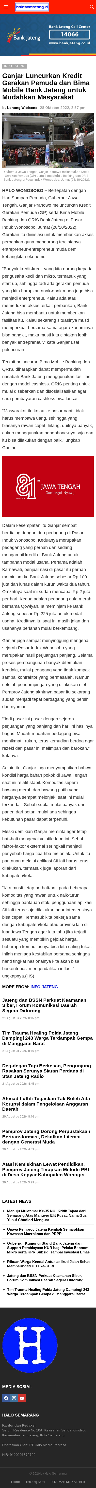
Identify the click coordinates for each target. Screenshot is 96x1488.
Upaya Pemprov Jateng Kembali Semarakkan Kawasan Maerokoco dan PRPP (45, 1231)
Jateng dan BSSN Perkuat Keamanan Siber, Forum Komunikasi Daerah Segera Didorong (44, 1005)
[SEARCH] (92, 7)
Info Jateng (44, 987)
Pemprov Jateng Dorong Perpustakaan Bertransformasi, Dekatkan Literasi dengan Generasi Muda (46, 1136)
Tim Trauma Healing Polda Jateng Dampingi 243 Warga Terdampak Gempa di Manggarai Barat (47, 1038)
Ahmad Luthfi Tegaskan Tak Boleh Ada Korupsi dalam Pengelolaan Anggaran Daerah (46, 1104)
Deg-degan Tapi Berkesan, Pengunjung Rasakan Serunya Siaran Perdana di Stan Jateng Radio (46, 1071)
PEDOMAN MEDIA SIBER (68, 1482)
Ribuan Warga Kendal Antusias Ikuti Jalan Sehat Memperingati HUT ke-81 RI (48, 1264)
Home (15, 1482)
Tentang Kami (35, 1482)
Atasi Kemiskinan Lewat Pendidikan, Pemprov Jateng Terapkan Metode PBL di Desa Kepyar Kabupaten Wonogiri (46, 1169)
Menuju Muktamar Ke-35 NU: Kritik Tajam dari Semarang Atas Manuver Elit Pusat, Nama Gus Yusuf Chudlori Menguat (47, 1215)
